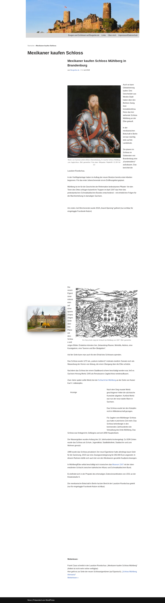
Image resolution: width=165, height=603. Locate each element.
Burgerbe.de (74, 70)
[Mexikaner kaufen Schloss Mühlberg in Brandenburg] (46, 319)
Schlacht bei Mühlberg (107, 380)
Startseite (31, 46)
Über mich (112, 35)
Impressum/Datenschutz (128, 35)
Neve (30, 600)
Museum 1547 (118, 464)
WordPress (50, 600)
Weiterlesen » (72, 578)
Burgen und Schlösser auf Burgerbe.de (83, 35)
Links (103, 35)
